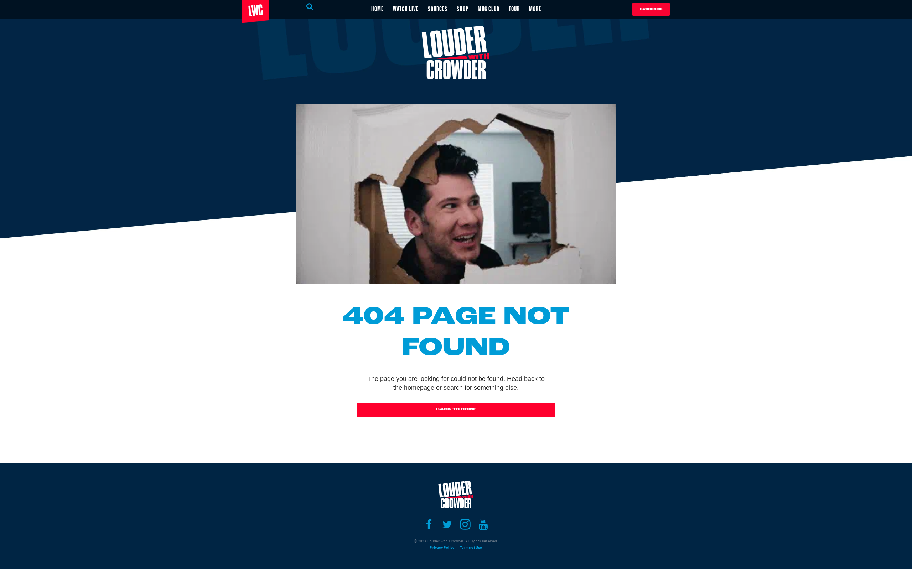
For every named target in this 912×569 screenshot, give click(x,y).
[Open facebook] (429, 524)
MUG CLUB (488, 8)
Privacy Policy (442, 547)
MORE (535, 8)
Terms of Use (471, 547)
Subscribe (651, 9)
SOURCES (437, 8)
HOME (377, 8)
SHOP (462, 8)
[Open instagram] (465, 524)
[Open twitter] (447, 524)
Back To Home (456, 409)
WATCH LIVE (406, 8)
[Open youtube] (483, 524)
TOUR (514, 8)
